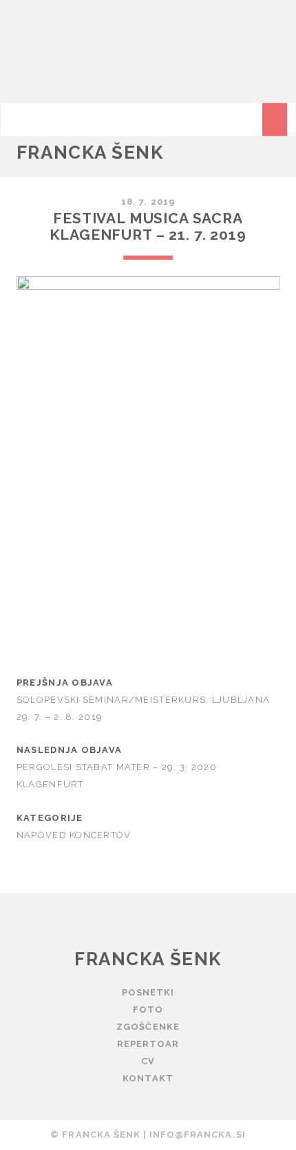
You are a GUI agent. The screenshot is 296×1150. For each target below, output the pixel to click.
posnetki (148, 992)
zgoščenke (147, 1027)
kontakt (148, 1078)
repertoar (148, 1044)
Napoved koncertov (74, 835)
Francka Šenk (90, 152)
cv (148, 1061)
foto (148, 1009)
